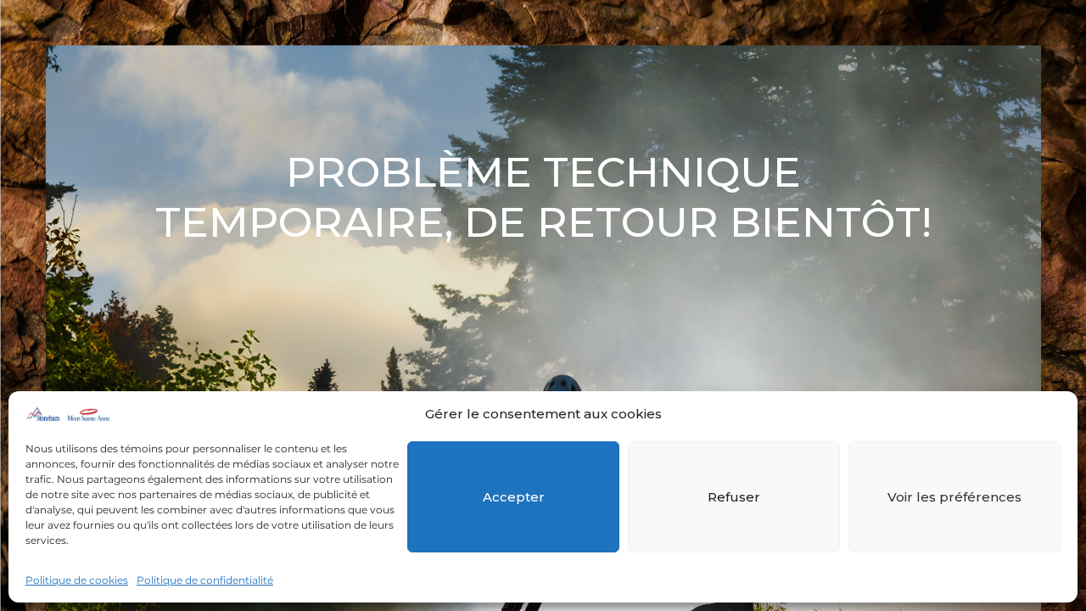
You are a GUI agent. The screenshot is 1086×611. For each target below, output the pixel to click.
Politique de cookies (76, 580)
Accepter (514, 497)
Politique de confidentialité (205, 580)
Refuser (734, 497)
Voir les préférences (954, 497)
